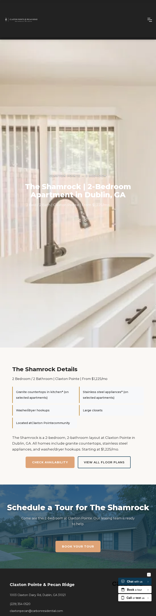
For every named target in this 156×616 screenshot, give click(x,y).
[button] (149, 20)
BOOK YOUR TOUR (78, 546)
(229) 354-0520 (20, 604)
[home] (21, 20)
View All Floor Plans (104, 462)
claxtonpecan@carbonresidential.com (36, 611)
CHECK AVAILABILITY (50, 462)
